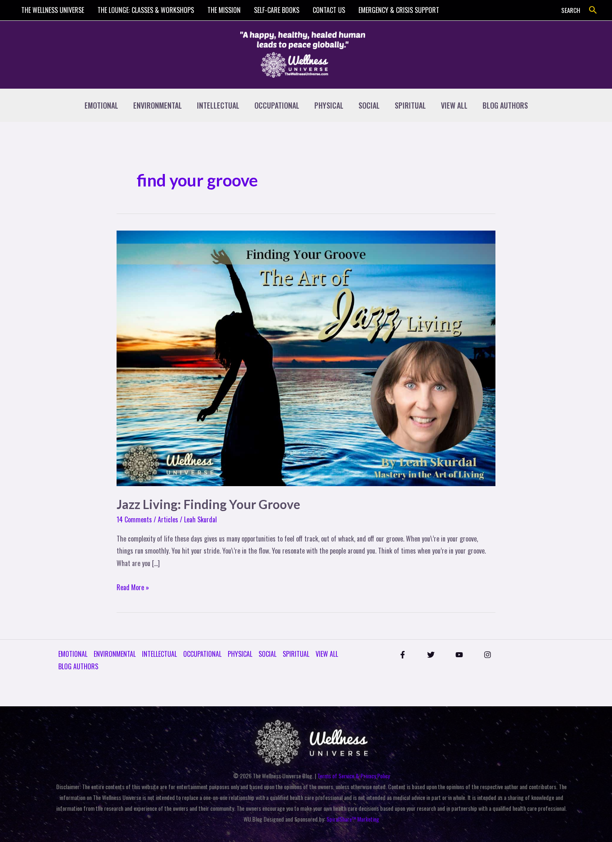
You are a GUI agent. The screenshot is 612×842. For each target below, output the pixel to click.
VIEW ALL (454, 105)
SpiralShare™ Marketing (352, 819)
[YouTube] (459, 654)
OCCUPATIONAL (276, 105)
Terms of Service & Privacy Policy (353, 775)
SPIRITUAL (410, 105)
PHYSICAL (328, 105)
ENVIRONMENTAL (157, 105)
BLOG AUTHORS (505, 105)
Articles (168, 519)
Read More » (133, 586)
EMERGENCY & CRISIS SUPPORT (398, 10)
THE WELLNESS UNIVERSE (52, 10)
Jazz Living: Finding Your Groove (208, 504)
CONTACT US (329, 10)
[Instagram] (487, 654)
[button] (593, 10)
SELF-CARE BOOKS (276, 10)
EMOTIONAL (101, 105)
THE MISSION (224, 10)
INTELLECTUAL (218, 105)
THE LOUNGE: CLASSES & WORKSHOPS (145, 10)
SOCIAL (369, 105)
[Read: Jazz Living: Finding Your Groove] (306, 358)
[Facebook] (402, 654)
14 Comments (134, 519)
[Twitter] (431, 654)
